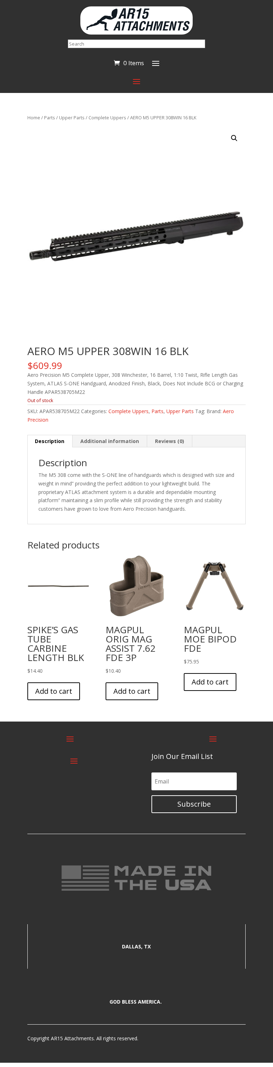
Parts (49, 117)
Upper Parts (72, 117)
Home (33, 117)
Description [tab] (49, 441)
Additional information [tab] (109, 441)
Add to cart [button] (53, 691)
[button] (234, 138)
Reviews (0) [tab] (169, 441)
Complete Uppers (107, 117)
